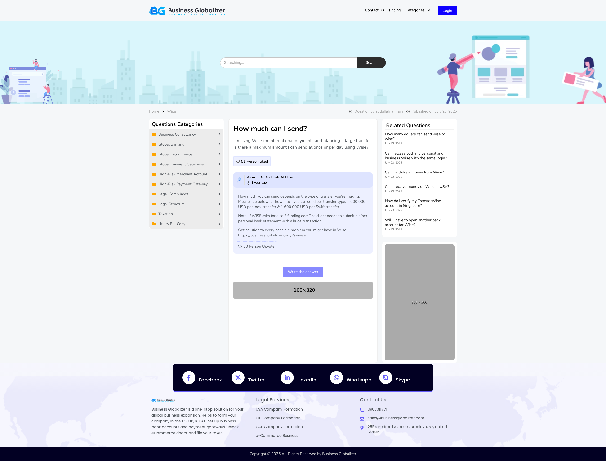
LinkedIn (306, 380)
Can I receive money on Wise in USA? (417, 186)
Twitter (256, 380)
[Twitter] (238, 377)
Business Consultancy (177, 134)
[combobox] (288, 62)
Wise (171, 111)
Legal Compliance (173, 194)
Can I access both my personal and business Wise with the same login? (416, 156)
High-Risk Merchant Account (182, 174)
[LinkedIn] (287, 377)
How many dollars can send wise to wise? (415, 137)
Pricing (395, 10)
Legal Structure (171, 204)
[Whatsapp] (336, 377)
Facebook (210, 380)
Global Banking (171, 144)
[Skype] (385, 377)
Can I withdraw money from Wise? (414, 172)
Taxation (165, 214)
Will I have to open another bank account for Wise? (413, 222)
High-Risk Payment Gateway (183, 184)
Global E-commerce (175, 154)
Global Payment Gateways (181, 164)
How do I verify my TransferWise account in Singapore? (413, 203)
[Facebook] (188, 377)
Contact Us (374, 10)
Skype (403, 380)
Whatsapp (359, 380)
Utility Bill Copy (171, 223)
